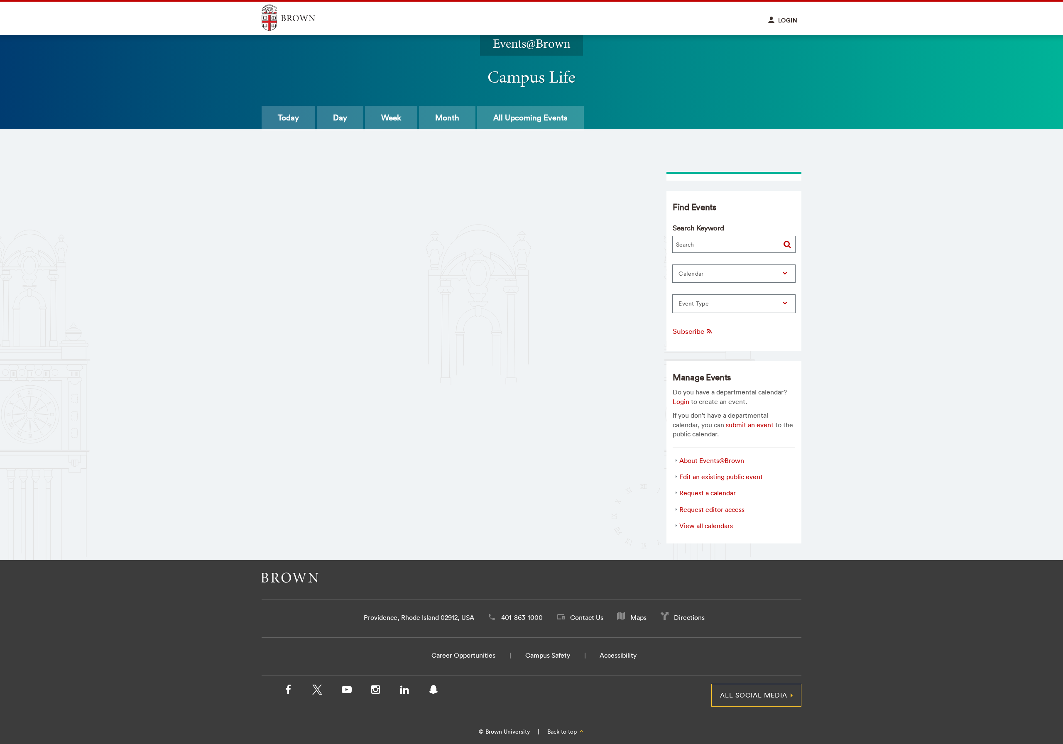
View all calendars (706, 525)
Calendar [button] (690, 273)
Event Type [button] (693, 303)
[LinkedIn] (404, 691)
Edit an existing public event (721, 476)
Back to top (562, 731)
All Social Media (753, 695)
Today (288, 117)
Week (391, 117)
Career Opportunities (463, 655)
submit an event (750, 425)
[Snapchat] (433, 691)
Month (447, 117)
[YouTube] (346, 691)
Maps (638, 617)
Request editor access (712, 509)
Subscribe (689, 331)
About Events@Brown (711, 460)
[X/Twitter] (317, 691)
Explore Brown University (298, 17)
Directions (689, 617)
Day (340, 117)
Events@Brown (532, 43)
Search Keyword (698, 227)
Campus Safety (547, 655)
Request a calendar (707, 493)
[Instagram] (375, 691)
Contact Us (586, 617)
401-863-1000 (522, 617)
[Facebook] (288, 691)
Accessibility (618, 655)
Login (681, 401)
